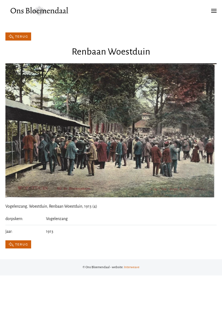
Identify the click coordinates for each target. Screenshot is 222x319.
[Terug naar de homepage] (39, 11)
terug (21, 36)
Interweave (131, 267)
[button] (214, 11)
